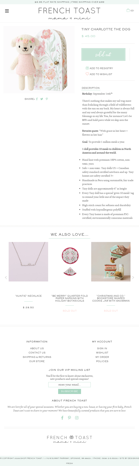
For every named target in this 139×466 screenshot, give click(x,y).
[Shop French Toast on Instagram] (76, 418)
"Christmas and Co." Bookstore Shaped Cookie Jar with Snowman (111, 298)
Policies (102, 361)
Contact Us (36, 352)
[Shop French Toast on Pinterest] (69, 418)
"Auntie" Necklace (28, 296)
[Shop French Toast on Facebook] (62, 418)
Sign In (102, 348)
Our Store (37, 361)
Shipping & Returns (37, 357)
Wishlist (102, 352)
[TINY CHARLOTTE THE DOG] (39, 59)
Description (91, 88)
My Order (102, 357)
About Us (37, 348)
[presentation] (6, 277)
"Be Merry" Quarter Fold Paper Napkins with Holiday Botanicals (69, 298)
